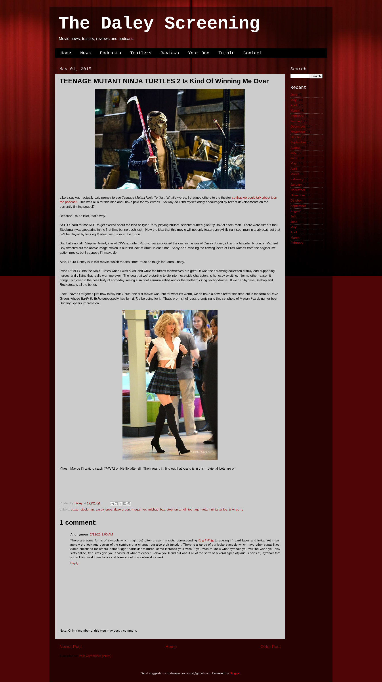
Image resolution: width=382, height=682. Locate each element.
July (293, 153)
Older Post (270, 646)
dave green (122, 509)
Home (66, 53)
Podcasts (110, 53)
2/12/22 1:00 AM (101, 534)
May (293, 100)
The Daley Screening (159, 24)
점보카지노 (206, 540)
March (294, 110)
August (295, 147)
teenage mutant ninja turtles (207, 509)
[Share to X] (120, 503)
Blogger (235, 673)
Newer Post (70, 646)
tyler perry (236, 509)
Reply (74, 563)
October (296, 137)
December (297, 126)
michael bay (156, 509)
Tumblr (226, 53)
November (297, 131)
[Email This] (112, 503)
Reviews (169, 53)
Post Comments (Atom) (95, 655)
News (85, 53)
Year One (198, 53)
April (293, 105)
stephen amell (176, 509)
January (296, 121)
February (296, 116)
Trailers (140, 53)
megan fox (139, 509)
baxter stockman (82, 509)
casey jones (104, 509)
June (293, 94)
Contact (252, 53)
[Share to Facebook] (124, 503)
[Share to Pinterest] (129, 503)
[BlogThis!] (116, 503)
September (298, 142)
